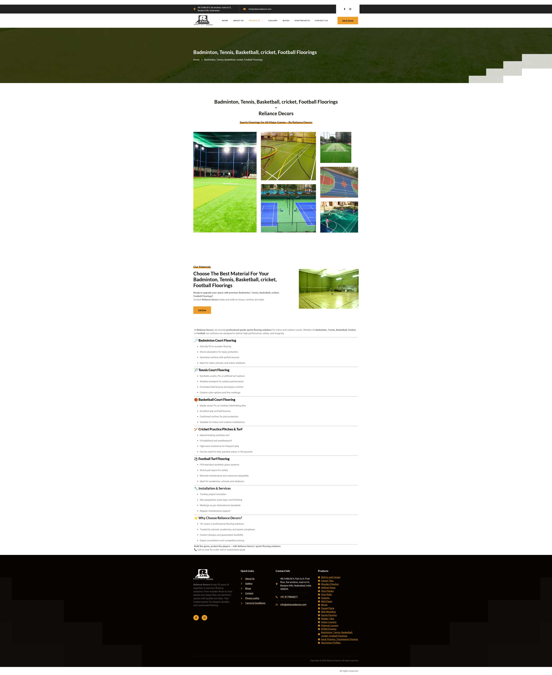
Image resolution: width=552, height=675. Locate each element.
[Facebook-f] (196, 617)
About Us (238, 20)
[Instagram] (204, 617)
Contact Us (321, 20)
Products (254, 20)
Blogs (286, 20)
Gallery (273, 20)
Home (225, 20)
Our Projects (302, 20)
